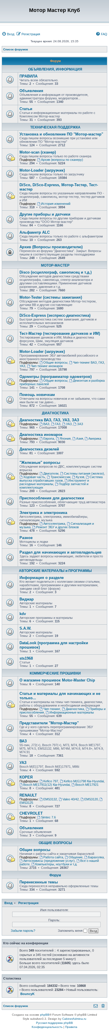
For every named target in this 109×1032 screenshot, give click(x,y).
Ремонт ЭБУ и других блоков (57, 527)
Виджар (26, 599)
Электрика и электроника (43, 512)
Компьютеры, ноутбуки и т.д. (56, 864)
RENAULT (28, 795)
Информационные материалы (71, 712)
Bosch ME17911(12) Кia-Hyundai (46, 784)
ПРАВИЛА (28, 76)
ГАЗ (57, 424)
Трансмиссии (60, 477)
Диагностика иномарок (40, 434)
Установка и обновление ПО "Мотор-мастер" (61, 134)
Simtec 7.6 (48, 817)
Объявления (31, 91)
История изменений (55, 203)
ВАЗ (46, 424)
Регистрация (28, 903)
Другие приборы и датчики (44, 214)
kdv (22, 614)
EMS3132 (50, 799)
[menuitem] (8, 34)
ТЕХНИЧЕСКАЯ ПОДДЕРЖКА (55, 127)
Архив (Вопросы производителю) (51, 247)
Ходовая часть (34, 477)
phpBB (44, 1014)
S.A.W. (25, 628)
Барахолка (96, 857)
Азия (79, 438)
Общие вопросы (55, 362)
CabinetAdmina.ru (74, 1018)
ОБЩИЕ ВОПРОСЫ (55, 843)
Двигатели (50, 473)
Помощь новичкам (37, 394)
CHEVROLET (31, 813)
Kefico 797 (50, 781)
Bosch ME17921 (87, 784)
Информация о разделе (41, 577)
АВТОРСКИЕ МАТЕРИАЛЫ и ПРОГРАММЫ (55, 571)
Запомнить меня (70, 930)
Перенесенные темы (38, 882)
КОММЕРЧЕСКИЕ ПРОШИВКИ (55, 673)
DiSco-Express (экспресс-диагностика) (54, 315)
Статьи (25, 109)
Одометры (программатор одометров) (55, 376)
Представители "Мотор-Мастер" (49, 723)
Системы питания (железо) (84, 473)
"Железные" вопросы (39, 462)
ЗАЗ (80, 424)
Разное (26, 538)
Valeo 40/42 (70, 799)
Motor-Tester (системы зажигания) (50, 297)
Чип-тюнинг (51, 709)
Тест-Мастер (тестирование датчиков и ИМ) (59, 333)
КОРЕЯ (26, 777)
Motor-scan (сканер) (37, 152)
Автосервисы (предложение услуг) (49, 860)
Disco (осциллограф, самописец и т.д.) (55, 272)
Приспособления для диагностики (51, 498)
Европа (48, 438)
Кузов (80, 477)
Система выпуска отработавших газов (61, 478)
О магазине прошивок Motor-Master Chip (57, 680)
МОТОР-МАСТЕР (55, 265)
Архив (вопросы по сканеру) (62, 159)
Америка (94, 438)
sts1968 (26, 658)
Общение (76, 857)
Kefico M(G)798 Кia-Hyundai (84, 781)
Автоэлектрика (54, 523)
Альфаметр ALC (34, 232)
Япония (65, 438)
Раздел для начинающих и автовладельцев (60, 552)
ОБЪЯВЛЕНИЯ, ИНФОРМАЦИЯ (55, 69)
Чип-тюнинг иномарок (47, 366)
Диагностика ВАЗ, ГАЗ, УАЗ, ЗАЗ (49, 420)
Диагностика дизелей (39, 449)
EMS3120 (91, 799)
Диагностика (75, 709)
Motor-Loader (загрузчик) (42, 170)
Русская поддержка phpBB (54, 1022)
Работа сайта (53, 857)
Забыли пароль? (23, 930)
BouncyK (27, 994)
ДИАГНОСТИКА (55, 413)
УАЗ (69, 424)
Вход (8, 903)
